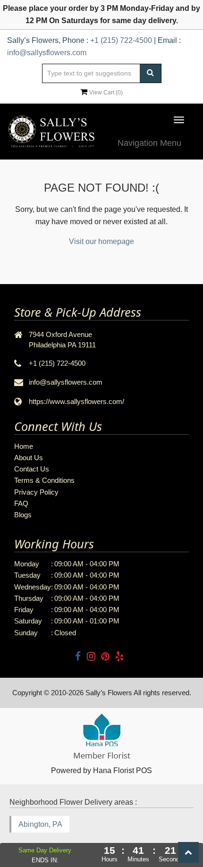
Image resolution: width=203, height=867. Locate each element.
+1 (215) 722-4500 (121, 40)
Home (23, 446)
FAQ (21, 503)
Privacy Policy (36, 492)
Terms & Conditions (44, 480)
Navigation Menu (149, 143)
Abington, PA (40, 824)
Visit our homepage (101, 241)
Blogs (23, 515)
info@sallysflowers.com (46, 53)
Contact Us (31, 469)
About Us (28, 458)
